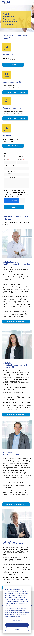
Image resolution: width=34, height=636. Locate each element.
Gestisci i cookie (17, 620)
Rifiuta (17, 629)
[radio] (10, 156)
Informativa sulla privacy (11, 196)
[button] (31, 2)
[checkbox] (16, 156)
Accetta (17, 625)
